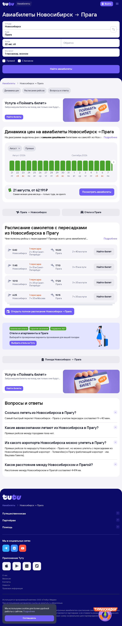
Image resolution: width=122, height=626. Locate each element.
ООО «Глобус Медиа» (47, 599)
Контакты (6, 582)
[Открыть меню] (117, 4)
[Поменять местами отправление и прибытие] (113, 29)
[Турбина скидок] (105, 615)
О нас (4, 575)
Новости (6, 585)
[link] (14, 117)
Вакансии (6, 578)
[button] (6, 548)
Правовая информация (12, 588)
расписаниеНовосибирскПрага (51, 311)
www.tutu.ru (46, 603)
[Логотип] (8, 4)
